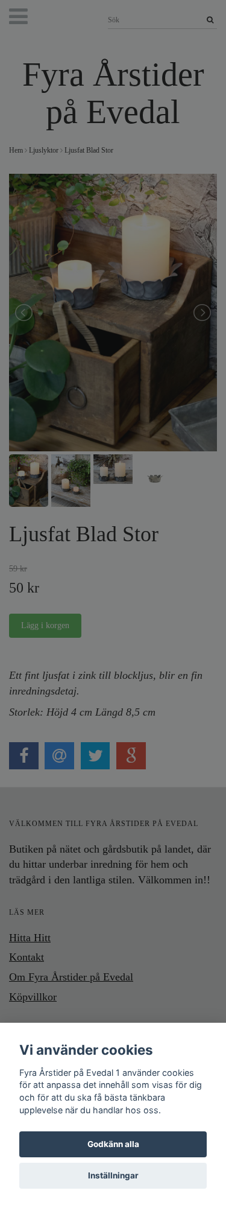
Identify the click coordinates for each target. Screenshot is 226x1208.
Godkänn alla (113, 1144)
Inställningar (113, 1175)
